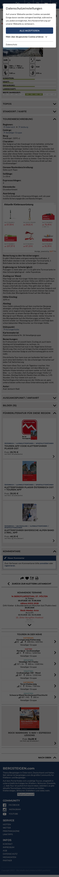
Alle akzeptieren (29, 30)
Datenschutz (11, 44)
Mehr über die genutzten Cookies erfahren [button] (25, 36)
